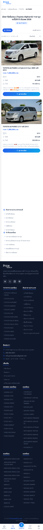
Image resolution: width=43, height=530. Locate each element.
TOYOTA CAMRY (9, 310)
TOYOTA (21, 9)
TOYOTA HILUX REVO (11, 321)
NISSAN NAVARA (29, 484)
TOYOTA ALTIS (9, 299)
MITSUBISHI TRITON (31, 431)
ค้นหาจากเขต (28, 330)
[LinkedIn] (15, 281)
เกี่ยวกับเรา (7, 368)
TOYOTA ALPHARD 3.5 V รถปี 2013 (16, 127)
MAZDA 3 (27, 477)
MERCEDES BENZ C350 (12, 468)
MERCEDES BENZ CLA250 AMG (10, 463)
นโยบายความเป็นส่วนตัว (12, 383)
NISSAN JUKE (28, 407)
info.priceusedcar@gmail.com (16, 356)
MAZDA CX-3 (28, 459)
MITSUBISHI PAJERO (31, 438)
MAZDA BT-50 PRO (30, 466)
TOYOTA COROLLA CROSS (10, 294)
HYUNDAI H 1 (28, 447)
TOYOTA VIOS (8, 328)
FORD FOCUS (8, 429)
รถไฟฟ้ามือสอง (10, 214)
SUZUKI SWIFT (9, 507)
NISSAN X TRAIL (29, 503)
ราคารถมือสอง (10, 244)
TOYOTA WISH (9, 335)
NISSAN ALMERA (29, 492)
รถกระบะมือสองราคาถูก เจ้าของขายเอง (18, 241)
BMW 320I (7, 499)
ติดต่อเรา (7, 372)
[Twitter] (10, 281)
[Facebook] (5, 281)
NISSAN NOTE (29, 488)
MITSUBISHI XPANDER (31, 418)
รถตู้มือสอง (9, 226)
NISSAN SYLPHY (29, 481)
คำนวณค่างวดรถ (9, 376)
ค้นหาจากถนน (28, 326)
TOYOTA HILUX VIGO (11, 324)
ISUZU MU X (8, 421)
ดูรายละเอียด (22, 94)
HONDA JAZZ (8, 410)
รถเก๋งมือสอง (9, 218)
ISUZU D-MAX (8, 414)
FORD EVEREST (9, 425)
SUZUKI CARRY (29, 414)
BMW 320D (8, 488)
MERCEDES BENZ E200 (12, 459)
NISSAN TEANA (29, 411)
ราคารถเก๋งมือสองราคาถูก (14, 237)
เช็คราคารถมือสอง (11, 252)
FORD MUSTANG (9, 432)
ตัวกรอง (8, 30)
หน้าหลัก (3, 9)
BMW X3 (7, 496)
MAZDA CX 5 (28, 463)
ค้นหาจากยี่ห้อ (28, 311)
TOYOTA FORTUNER (11, 317)
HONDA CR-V (8, 399)
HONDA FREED (9, 403)
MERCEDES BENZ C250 (12, 472)
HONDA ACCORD (10, 339)
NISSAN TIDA (28, 499)
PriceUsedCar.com (16, 518)
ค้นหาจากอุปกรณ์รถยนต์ (31, 333)
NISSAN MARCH (29, 495)
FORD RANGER (9, 436)
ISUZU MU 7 (8, 418)
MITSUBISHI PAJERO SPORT (31, 443)
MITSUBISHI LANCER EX (31, 422)
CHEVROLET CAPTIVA (31, 398)
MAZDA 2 (27, 473)
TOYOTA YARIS (9, 331)
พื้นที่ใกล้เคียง (28, 322)
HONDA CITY (8, 392)
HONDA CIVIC (9, 396)
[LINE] (20, 281)
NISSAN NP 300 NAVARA (29, 402)
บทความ (6, 379)
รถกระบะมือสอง (10, 222)
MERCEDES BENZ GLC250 (10, 480)
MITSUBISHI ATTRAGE (31, 427)
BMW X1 (7, 485)
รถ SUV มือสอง (10, 230)
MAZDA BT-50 (28, 470)
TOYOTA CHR (8, 313)
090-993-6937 (10, 353)
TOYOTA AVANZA (10, 306)
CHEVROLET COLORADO (28, 393)
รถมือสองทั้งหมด (12, 9)
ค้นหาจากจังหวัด (29, 319)
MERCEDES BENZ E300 (12, 475)
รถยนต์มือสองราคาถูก (12, 249)
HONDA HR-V (8, 407)
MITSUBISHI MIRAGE (31, 435)
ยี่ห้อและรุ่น (27, 315)
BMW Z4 (7, 503)
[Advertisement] (21, 182)
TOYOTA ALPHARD (10, 302)
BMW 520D (8, 492)
